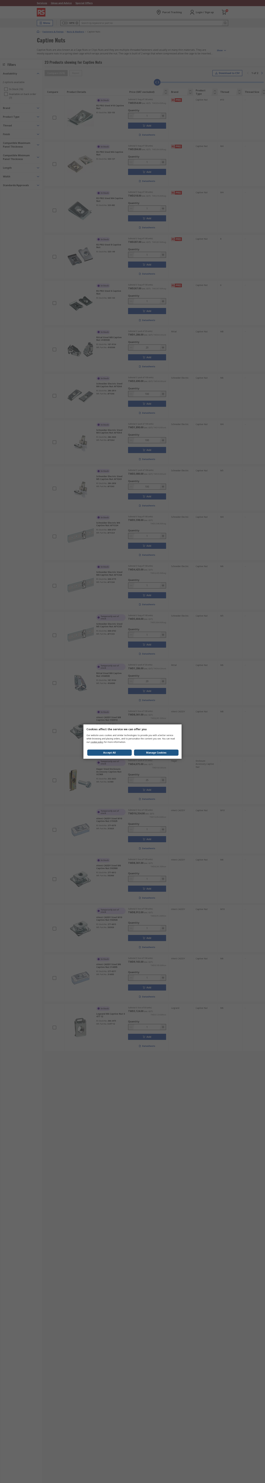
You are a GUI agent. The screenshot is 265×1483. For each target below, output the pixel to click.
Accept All (109, 752)
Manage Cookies (156, 752)
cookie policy (96, 742)
